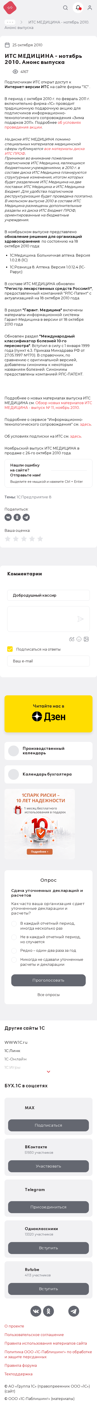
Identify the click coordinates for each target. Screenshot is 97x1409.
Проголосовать (48, 980)
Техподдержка (18, 1374)
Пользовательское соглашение (34, 1335)
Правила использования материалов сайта (46, 1343)
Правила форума (21, 1365)
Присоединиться (48, 1207)
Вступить (48, 1248)
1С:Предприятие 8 (34, 497)
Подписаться (48, 1125)
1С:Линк (12, 1050)
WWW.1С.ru (16, 1042)
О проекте (14, 1326)
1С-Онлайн (16, 1059)
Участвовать (48, 1166)
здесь (85, 424)
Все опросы (48, 995)
